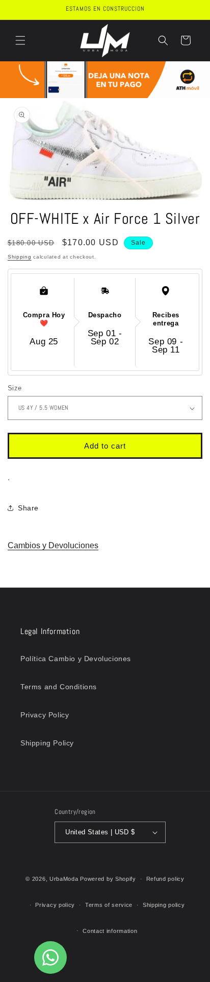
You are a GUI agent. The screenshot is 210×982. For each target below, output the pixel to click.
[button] (20, 40)
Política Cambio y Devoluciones (75, 658)
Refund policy (165, 879)
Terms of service (109, 905)
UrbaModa (64, 879)
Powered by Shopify (108, 879)
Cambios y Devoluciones (53, 545)
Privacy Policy (44, 715)
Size (15, 388)
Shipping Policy (47, 743)
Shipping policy (164, 905)
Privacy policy (55, 905)
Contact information (110, 931)
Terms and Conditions (58, 687)
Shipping (20, 257)
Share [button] (28, 508)
